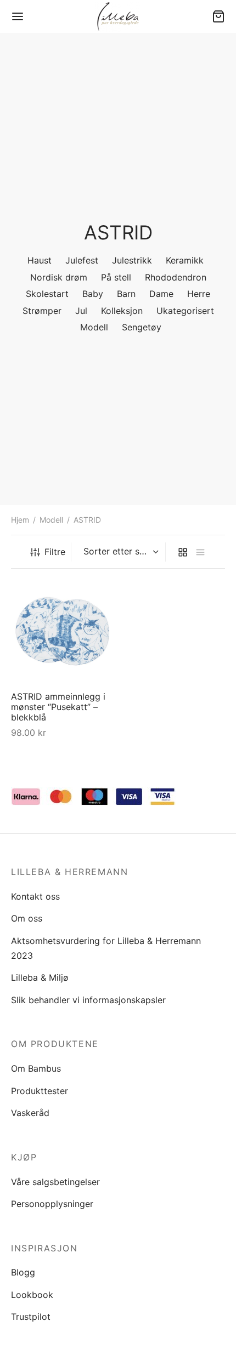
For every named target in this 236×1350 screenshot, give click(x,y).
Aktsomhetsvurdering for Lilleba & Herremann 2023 (106, 948)
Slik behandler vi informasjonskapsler (88, 999)
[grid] (183, 552)
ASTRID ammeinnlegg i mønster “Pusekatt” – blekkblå (58, 706)
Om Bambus (36, 1068)
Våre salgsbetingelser (55, 1181)
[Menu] (17, 16)
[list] (200, 552)
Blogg (23, 1272)
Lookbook (32, 1294)
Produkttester (39, 1090)
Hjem (20, 519)
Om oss (26, 918)
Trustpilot (30, 1316)
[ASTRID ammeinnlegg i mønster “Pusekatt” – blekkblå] (62, 631)
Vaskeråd (30, 1112)
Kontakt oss (35, 896)
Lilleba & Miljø (40, 977)
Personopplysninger (52, 1203)
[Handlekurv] (218, 16)
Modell (51, 519)
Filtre (54, 551)
